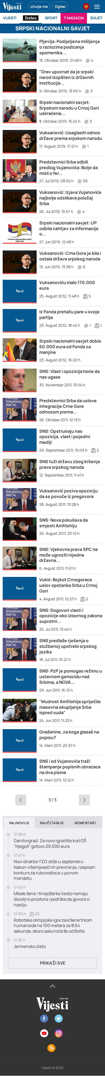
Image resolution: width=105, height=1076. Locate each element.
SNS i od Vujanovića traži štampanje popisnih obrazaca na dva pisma (69, 766)
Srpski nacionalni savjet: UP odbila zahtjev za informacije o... (69, 228)
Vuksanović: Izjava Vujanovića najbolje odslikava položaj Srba (70, 197)
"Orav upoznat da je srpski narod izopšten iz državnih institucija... (66, 77)
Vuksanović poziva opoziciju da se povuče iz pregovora (68, 493)
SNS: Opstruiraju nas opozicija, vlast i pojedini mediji (64, 436)
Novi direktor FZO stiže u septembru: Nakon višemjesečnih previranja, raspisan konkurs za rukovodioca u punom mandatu (54, 870)
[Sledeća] (84, 799)
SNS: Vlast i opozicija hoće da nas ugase (69, 374)
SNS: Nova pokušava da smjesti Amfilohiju (63, 523)
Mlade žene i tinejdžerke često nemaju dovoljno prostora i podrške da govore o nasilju (51, 899)
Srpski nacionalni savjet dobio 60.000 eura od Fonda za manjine (70, 346)
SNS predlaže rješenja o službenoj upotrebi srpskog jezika (68, 646)
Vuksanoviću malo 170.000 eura (67, 285)
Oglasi (60, 6)
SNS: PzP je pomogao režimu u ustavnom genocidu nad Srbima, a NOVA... (70, 676)
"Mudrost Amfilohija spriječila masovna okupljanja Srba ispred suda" (69, 707)
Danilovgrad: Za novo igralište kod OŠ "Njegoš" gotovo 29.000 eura (50, 843)
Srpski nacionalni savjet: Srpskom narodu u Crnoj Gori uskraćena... (69, 108)
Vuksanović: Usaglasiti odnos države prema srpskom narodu (70, 135)
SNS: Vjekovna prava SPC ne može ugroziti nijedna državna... (68, 555)
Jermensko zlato (30, 946)
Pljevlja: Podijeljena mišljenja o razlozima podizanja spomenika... (69, 47)
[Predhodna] (21, 799)
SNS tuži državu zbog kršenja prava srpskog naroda (69, 464)
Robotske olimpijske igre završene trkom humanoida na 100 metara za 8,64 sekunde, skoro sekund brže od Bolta (53, 925)
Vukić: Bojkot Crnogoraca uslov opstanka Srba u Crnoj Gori (68, 585)
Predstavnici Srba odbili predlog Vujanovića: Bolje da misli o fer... (68, 167)
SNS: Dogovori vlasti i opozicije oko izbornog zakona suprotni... (70, 615)
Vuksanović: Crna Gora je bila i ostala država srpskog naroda (70, 256)
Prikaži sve (52, 963)
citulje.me (39, 6)
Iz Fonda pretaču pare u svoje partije (69, 314)
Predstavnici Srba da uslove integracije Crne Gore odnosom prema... (68, 406)
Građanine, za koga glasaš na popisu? (69, 734)
